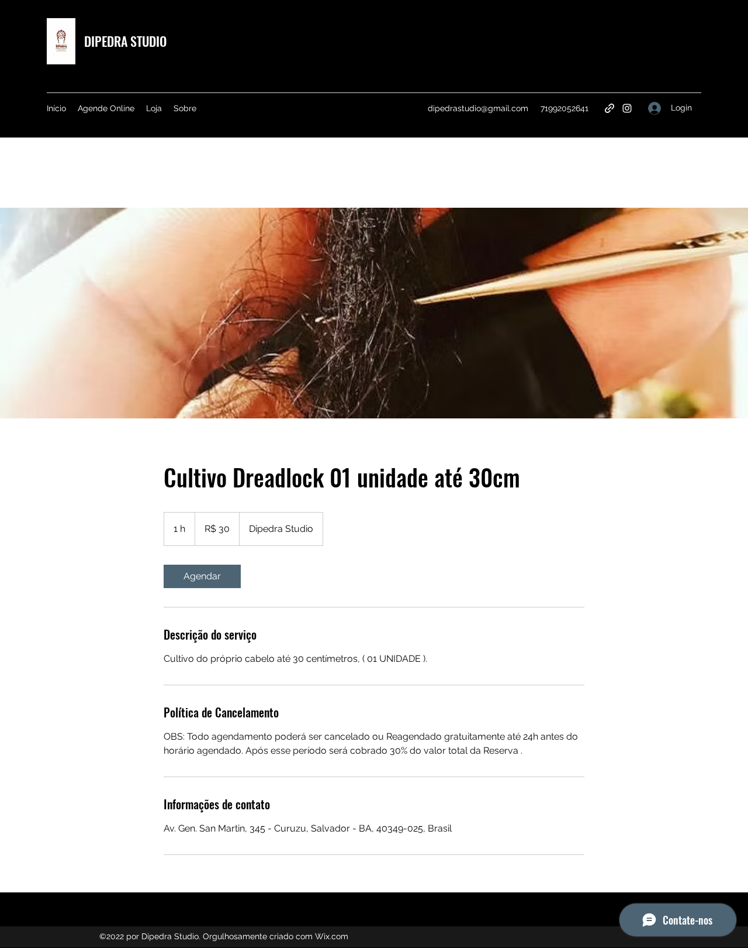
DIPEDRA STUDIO (125, 41)
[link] (202, 576)
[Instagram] (627, 108)
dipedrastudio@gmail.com (478, 108)
